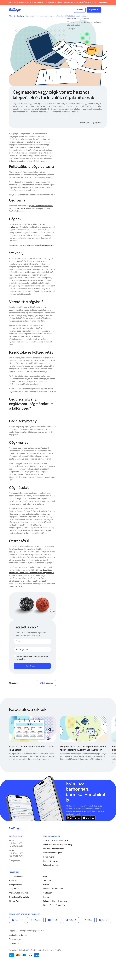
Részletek (103, 2)
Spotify (105, 920)
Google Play (73, 818)
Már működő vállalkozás (53, 849)
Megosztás (13, 683)
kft (19, 208)
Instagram (37, 920)
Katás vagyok (49, 857)
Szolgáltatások (15, 885)
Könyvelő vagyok (50, 861)
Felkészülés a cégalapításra (78, 19)
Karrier (46, 897)
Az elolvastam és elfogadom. (32, 657)
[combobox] (32, 649)
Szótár (46, 885)
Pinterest (72, 920)
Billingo (15, 10)
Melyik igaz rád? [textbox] (22, 649)
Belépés (80, 10)
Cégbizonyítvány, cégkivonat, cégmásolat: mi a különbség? (84, 23)
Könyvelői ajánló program (54, 905)
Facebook (18, 920)
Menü (104, 10)
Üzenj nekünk (14, 860)
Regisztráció (94, 10)
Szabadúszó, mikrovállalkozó (55, 840)
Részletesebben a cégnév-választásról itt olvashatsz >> (31, 245)
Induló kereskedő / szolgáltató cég (57, 845)
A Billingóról (48, 893)
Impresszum (14, 943)
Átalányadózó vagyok (52, 853)
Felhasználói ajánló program (55, 901)
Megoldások (14, 872)
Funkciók (13, 880)
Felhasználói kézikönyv (53, 889)
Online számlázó (16, 876)
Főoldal (12, 16)
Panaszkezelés (15, 939)
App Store (88, 818)
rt (24, 208)
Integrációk (14, 889)
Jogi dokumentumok (18, 935)
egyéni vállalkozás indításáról (41, 206)
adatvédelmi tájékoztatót (28, 656)
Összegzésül (72, 29)
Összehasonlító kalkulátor (20, 897)
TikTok (89, 920)
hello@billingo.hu (16, 846)
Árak (45, 876)
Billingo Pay (14, 901)
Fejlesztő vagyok (50, 865)
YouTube (54, 920)
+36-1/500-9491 (16, 856)
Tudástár (20, 16)
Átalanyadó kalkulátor (18, 893)
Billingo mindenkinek (51, 836)
